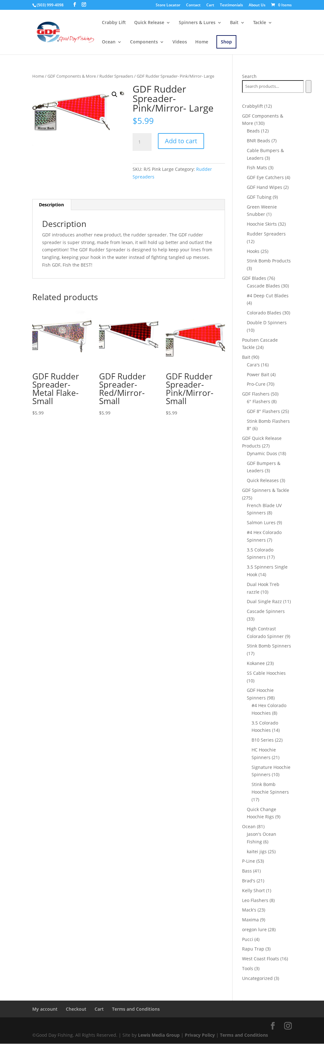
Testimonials (231, 5)
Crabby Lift (114, 22)
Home (201, 42)
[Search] (308, 86)
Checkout (76, 1009)
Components (144, 42)
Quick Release (149, 22)
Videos (179, 42)
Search (249, 76)
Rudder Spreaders (116, 76)
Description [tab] (51, 205)
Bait (234, 22)
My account (45, 1009)
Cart (210, 5)
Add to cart (181, 141)
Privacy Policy (200, 1035)
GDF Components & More (71, 76)
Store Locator (168, 5)
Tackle (259, 22)
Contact (193, 5)
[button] (114, 94)
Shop (226, 42)
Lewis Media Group (159, 1035)
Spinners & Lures (197, 22)
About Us (257, 5)
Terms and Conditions (136, 1009)
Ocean (108, 42)
